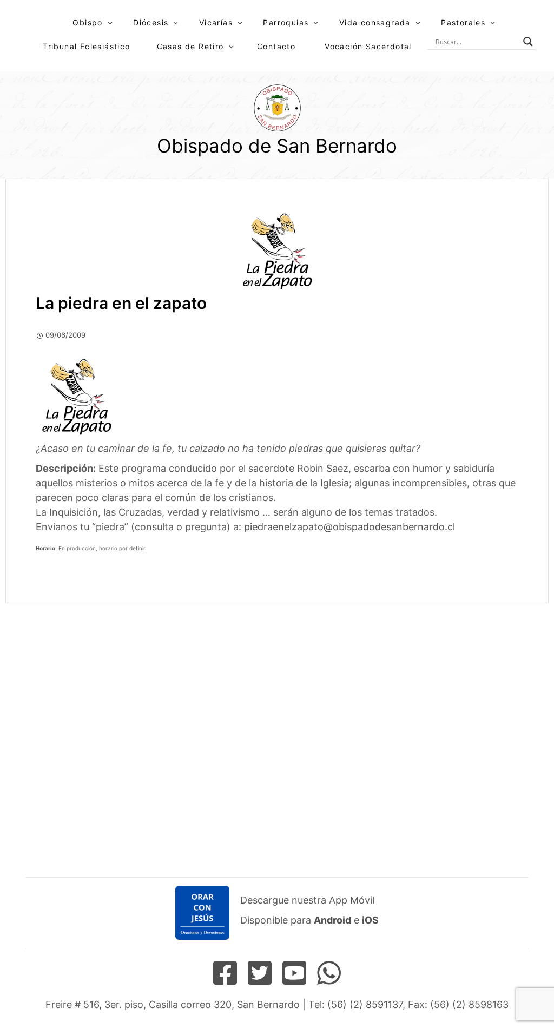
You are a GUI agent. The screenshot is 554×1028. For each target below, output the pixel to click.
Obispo (87, 22)
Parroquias (285, 22)
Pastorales (463, 22)
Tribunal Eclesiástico (86, 46)
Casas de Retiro (190, 46)
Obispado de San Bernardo (277, 145)
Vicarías (216, 22)
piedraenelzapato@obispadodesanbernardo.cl (349, 526)
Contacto (276, 46)
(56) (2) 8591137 (365, 1004)
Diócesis (150, 22)
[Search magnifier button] (528, 41)
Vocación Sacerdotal (368, 46)
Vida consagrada (375, 22)
